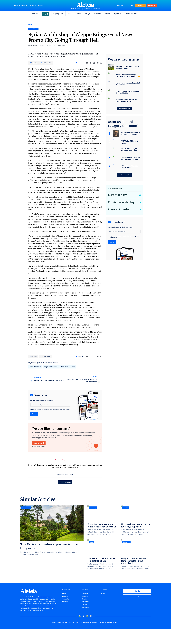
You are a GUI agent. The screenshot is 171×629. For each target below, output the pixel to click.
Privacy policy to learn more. (62, 409)
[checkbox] (31, 409)
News (79, 14)
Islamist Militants (35, 367)
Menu (36, 14)
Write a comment (65, 482)
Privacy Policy (109, 622)
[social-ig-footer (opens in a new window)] (91, 616)
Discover (70, 14)
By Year (103, 593)
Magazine (84, 599)
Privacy (117, 622)
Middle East (64, 367)
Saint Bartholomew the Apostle (92, 9)
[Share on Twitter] (94, 63)
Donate (150, 6)
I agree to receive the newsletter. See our (51, 409)
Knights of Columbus (50, 367)
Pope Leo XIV (118, 14)
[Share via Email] (97, 63)
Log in (131, 6)
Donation (84, 604)
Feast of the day (117, 195)
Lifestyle (87, 14)
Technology (93, 508)
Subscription (85, 602)
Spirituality (97, 14)
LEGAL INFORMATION (82, 622)
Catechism (126, 542)
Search (41, 6)
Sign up (34, 414)
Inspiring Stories (58, 14)
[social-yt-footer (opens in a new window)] (80, 616)
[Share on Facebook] (87, 63)
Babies (91, 542)
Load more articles (124, 109)
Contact (101, 622)
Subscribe (139, 6)
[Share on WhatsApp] (101, 63)
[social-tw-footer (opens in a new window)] (87, 616)
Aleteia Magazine (131, 14)
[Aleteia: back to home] (85, 5)
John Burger (51, 45)
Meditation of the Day (121, 202)
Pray (44, 14)
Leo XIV (125, 508)
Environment (26, 508)
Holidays (107, 14)
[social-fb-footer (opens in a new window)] (84, 616)
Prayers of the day (119, 209)
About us (71, 622)
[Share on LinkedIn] (90, 63)
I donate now (38, 443)
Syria (73, 367)
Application (85, 596)
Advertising (85, 607)
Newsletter (85, 593)
